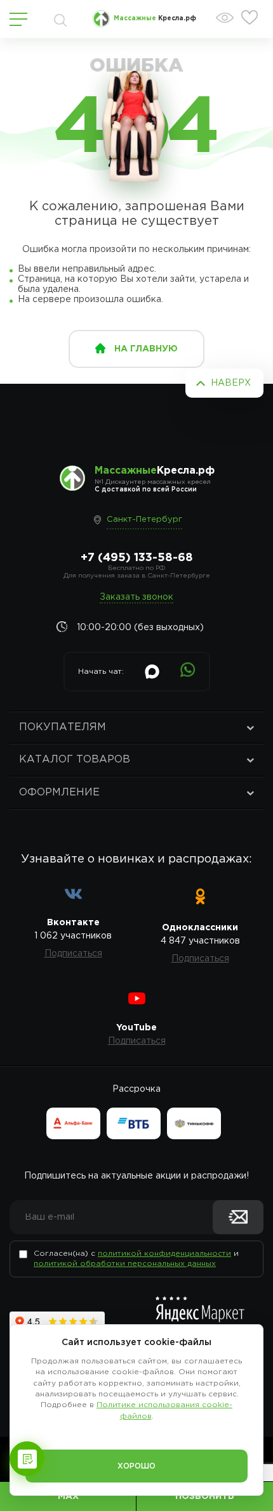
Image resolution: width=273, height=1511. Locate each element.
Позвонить (204, 1496)
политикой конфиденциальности (164, 1253)
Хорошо (136, 1466)
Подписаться (73, 954)
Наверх (231, 383)
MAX (68, 1496)
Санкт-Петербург (144, 519)
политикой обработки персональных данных (125, 1263)
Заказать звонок (136, 597)
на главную (146, 349)
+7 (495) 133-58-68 (137, 558)
